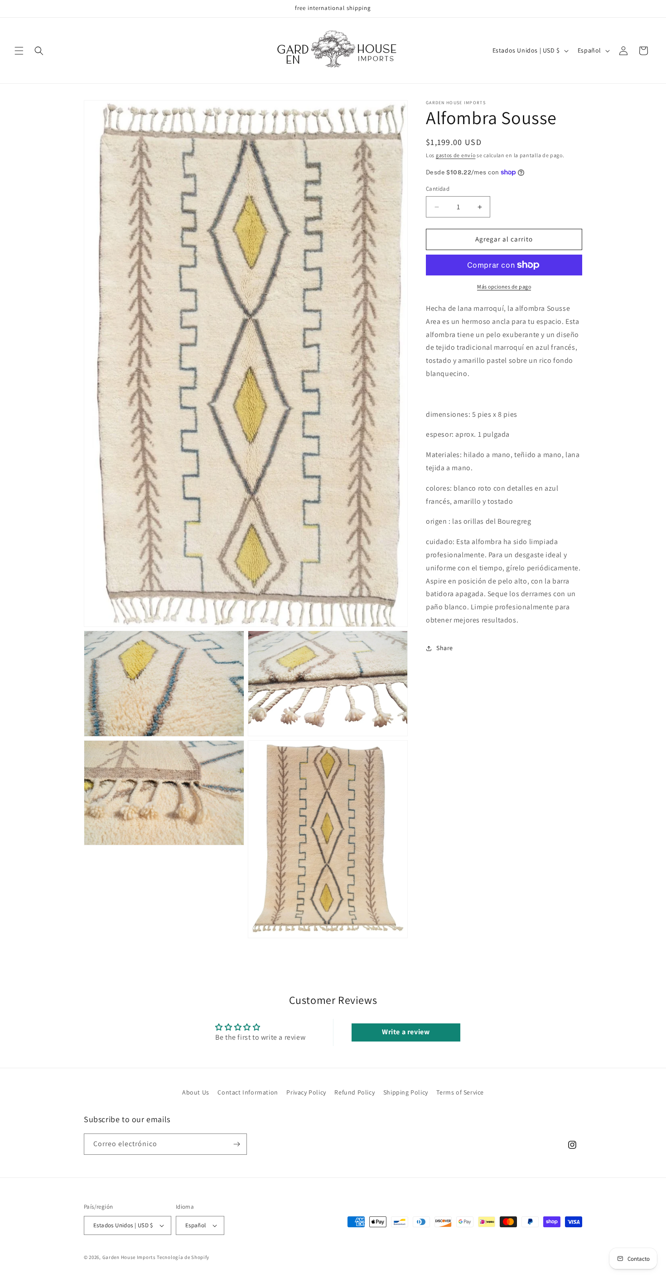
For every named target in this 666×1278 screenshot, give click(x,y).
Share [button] (444, 648)
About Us (195, 1092)
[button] (19, 51)
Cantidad (437, 189)
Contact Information (247, 1092)
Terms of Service (460, 1092)
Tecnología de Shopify (183, 1257)
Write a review (406, 1032)
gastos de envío (456, 155)
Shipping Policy (405, 1092)
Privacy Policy (306, 1092)
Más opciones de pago (504, 286)
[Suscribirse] (236, 1144)
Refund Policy (354, 1092)
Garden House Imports (129, 1257)
